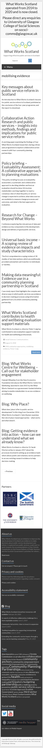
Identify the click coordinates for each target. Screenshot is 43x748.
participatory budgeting (21, 681)
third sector (30, 691)
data (27, 672)
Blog (7, 606)
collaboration (33, 656)
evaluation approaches (17, 346)
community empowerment (25, 661)
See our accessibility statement (13, 595)
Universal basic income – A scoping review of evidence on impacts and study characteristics (21, 245)
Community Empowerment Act (15, 664)
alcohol (16, 654)
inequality (6, 679)
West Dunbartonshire (22, 694)
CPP (24, 672)
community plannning (27, 670)
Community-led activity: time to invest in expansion (20, 624)
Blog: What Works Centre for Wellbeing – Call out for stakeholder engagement (20, 369)
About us (7, 533)
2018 (7, 346)
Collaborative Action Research (12, 659)
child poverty (25, 654)
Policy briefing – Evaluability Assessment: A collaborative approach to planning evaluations (21, 169)
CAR (20, 654)
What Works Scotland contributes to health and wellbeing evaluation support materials (21, 318)
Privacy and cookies (9, 583)
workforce (19, 697)
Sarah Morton (6, 689)
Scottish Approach (17, 689)
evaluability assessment (10, 675)
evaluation (22, 675)
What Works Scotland (21, 51)
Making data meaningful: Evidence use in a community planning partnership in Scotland (21, 280)
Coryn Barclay (19, 672)
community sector (8, 672)
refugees (38, 687)
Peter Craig (14, 349)
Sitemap (12, 743)
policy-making (24, 684)
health (15, 677)
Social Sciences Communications (16, 339)
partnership (9, 684)
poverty (33, 685)
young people (26, 697)
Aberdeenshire (8, 654)
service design (18, 692)
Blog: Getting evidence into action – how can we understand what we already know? (21, 436)
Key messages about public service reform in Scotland (20, 90)
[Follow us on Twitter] (4, 713)
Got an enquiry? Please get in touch (14, 566)
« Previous (9, 471)
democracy (34, 672)
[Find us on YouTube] (10, 713)
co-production (19, 656)
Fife (9, 677)
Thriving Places (7, 694)
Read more (36, 352)
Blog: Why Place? (15, 404)
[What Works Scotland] (21, 42)
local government (15, 679)
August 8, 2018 (10, 343)
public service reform (23, 686)
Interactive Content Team (9, 741)
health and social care (26, 677)
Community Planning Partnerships (21, 667)
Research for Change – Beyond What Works (19, 217)
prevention (6, 687)
